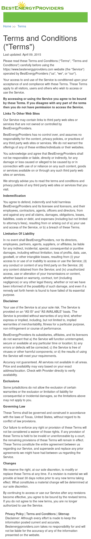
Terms (22, 26)
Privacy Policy (14, 514)
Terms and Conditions (41, 514)
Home (7, 26)
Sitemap (63, 514)
